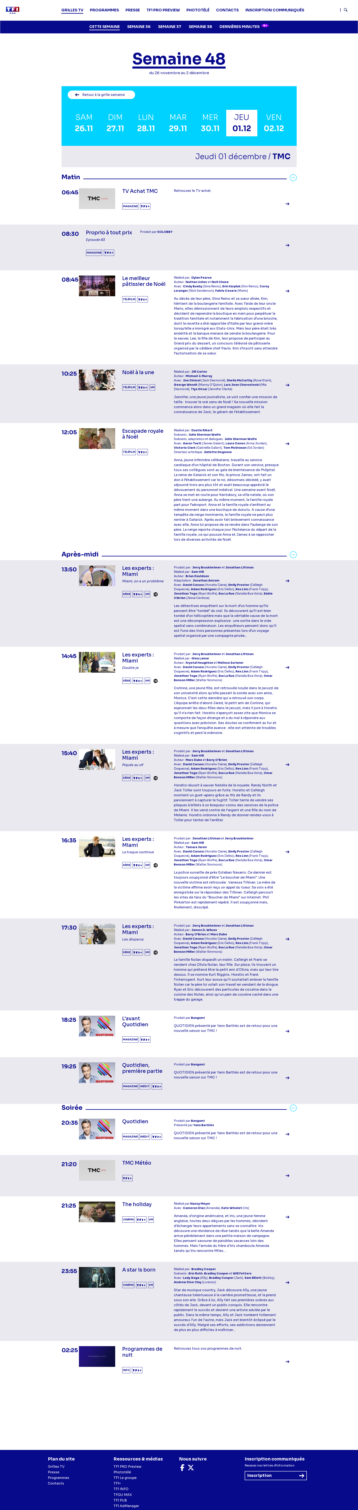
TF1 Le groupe (125, 1478)
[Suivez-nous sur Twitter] (190, 1469)
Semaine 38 (200, 26)
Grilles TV (72, 10)
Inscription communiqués (274, 10)
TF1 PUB (120, 1500)
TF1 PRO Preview (128, 1466)
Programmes (58, 1478)
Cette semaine (104, 26)
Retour (103, 95)
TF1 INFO (121, 1489)
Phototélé (197, 10)
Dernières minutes (243, 26)
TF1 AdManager (126, 1506)
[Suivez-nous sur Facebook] (182, 1469)
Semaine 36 (139, 26)
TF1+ (117, 1483)
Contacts (56, 1483)
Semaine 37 (169, 26)
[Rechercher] (347, 10)
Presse (133, 10)
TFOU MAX (123, 1495)
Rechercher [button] (344, 10)
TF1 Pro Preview (163, 10)
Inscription (259, 1475)
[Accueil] (14, 10)
